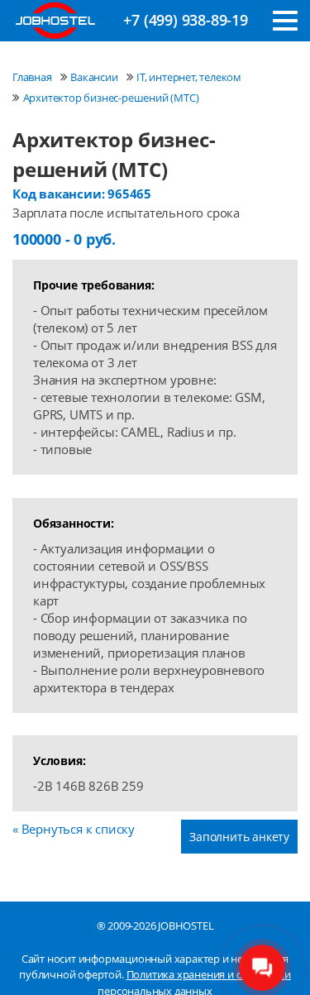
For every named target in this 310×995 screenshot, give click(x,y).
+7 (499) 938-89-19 (185, 20)
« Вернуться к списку (73, 828)
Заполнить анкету (239, 836)
